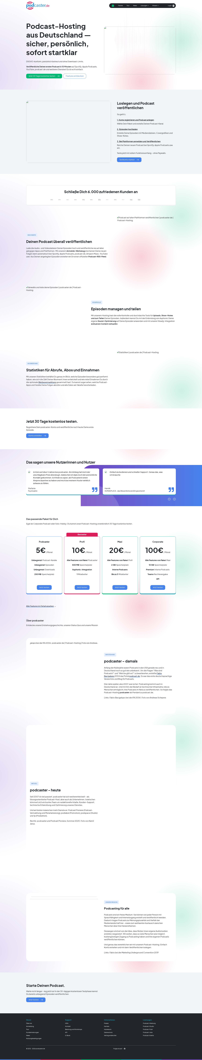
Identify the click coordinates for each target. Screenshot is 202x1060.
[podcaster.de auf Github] (124, 1048)
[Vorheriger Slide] (169, 499)
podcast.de (134, 676)
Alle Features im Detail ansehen (40, 606)
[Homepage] (38, 5)
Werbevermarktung (47, 382)
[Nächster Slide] (174, 499)
